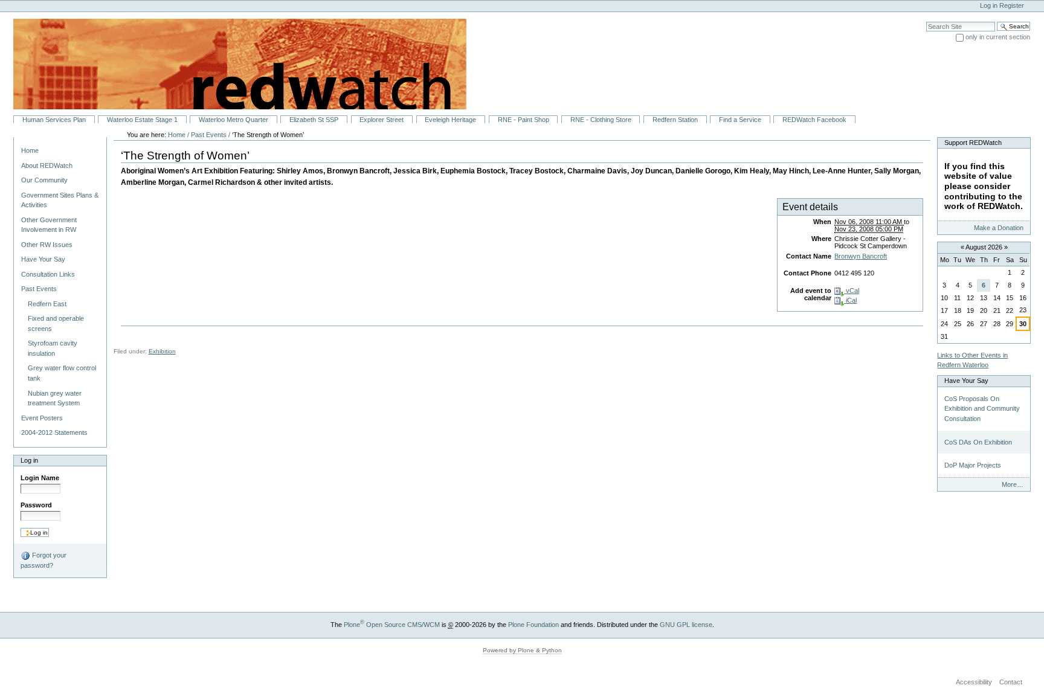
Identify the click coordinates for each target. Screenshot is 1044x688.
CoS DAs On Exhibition (978, 442)
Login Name (40, 477)
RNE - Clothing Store (600, 119)
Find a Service (740, 119)
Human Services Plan (54, 119)
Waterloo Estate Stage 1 (142, 119)
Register (1011, 5)
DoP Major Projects (972, 465)
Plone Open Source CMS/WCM (392, 624)
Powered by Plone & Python (522, 650)
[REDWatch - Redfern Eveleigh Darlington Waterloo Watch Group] (233, 63)
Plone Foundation (533, 624)
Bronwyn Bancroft (860, 256)
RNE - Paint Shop (523, 119)
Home (30, 150)
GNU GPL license (686, 624)
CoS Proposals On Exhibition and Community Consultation (982, 408)
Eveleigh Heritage (450, 119)
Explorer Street (381, 119)
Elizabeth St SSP (313, 119)
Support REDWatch (973, 142)
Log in (988, 5)
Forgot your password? (43, 560)
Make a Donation (998, 227)
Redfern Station (675, 119)
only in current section (997, 36)
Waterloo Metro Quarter (233, 119)
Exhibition (162, 351)
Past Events (209, 134)
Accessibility (974, 682)
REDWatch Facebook (814, 119)
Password (36, 505)
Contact (1010, 682)
